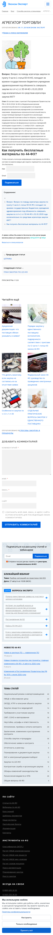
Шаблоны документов (12, 815)
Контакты (7, 832)
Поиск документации (12, 868)
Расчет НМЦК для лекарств (15, 855)
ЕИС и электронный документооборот (21, 757)
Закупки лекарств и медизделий (18, 708)
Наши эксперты (9, 820)
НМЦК (43, 238)
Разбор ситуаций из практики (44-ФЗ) (28, 578)
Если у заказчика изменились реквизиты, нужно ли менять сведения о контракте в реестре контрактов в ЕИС (24, 634)
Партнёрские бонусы (12, 824)
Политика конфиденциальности (16, 912)
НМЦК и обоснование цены (16, 699)
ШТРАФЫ (8, 258)
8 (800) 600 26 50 (10, 890)
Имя (3, 169)
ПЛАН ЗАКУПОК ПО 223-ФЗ (16, 272)
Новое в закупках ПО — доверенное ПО (21, 652)
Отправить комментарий (21, 525)
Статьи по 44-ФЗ (10, 803)
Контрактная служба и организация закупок (23, 766)
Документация (9, 828)
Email (4, 176)
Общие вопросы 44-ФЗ (14, 780)
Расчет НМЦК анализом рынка (16, 851)
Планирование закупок (13, 872)
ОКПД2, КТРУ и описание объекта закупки (23, 703)
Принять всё (26, 930)
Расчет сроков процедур (13, 863)
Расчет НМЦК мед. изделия (15, 859)
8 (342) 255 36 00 (10, 894)
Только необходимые (26, 924)
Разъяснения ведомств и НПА (17, 776)
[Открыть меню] (48, 4)
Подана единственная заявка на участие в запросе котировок (24, 597)
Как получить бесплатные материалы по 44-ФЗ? (27, 224)
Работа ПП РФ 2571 (14, 626)
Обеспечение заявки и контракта (19, 743)
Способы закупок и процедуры (29, 11)
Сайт (4, 501)
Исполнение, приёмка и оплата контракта (23, 727)
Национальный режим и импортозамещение (24, 694)
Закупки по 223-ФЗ (12, 762)
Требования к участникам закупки (19, 713)
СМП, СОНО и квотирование (16, 717)
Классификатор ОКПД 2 (13, 846)
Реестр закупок (9, 876)
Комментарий (10, 448)
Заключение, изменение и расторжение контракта (22, 732)
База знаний (8, 811)
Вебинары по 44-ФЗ (11, 807)
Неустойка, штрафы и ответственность (21, 722)
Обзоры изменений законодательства (21, 771)
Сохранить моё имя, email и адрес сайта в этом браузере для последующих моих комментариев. (28, 515)
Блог (12, 11)
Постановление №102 (15, 619)
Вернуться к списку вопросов (12, 242)
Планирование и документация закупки (21, 752)
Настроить (26, 917)
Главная (5, 11)
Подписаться (41, 556)
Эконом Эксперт (36, 28)
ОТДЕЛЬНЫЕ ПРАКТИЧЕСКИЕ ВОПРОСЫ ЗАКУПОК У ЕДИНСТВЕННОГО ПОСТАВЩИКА (37, 417)
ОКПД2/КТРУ (34, 238)
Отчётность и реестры (14, 748)
